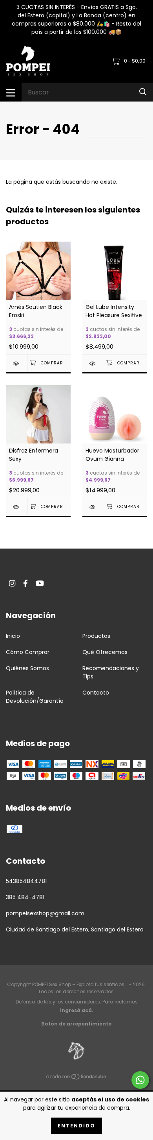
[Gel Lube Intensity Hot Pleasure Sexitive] (93, 363)
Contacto (95, 693)
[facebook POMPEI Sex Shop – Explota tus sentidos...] (25, 583)
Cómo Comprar (27, 652)
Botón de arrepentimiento (76, 1023)
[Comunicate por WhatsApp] (140, 1080)
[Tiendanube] (76, 1078)
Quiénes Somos (27, 668)
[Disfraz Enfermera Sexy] (16, 507)
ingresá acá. (76, 1010)
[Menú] (11, 92)
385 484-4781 (25, 897)
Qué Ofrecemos (105, 652)
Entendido (76, 1125)
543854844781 (26, 881)
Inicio (13, 636)
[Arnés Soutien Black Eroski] (16, 363)
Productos (96, 636)
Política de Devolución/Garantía (35, 697)
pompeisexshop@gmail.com (45, 913)
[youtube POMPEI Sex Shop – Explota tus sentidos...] (40, 583)
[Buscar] (143, 92)
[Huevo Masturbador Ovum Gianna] (93, 507)
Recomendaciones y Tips (110, 672)
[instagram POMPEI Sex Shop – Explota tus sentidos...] (12, 583)
